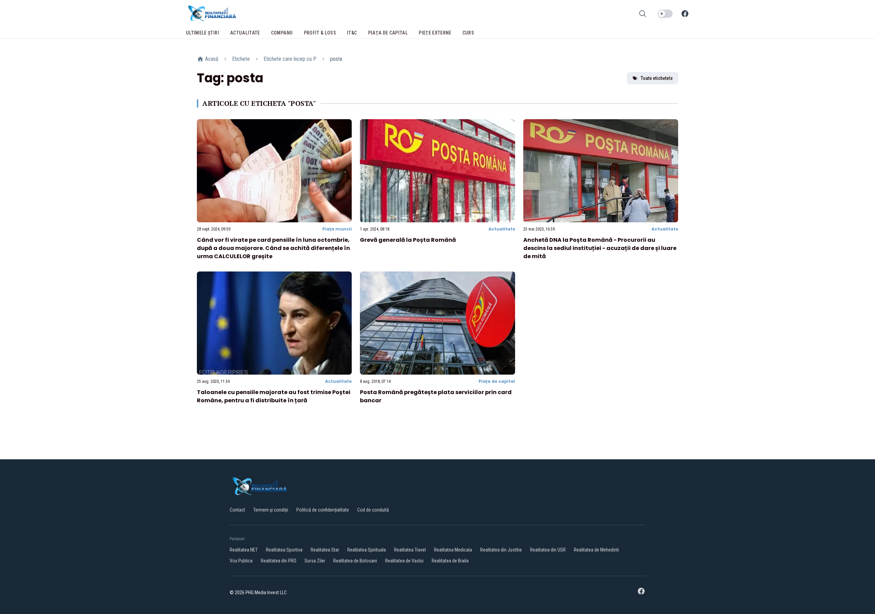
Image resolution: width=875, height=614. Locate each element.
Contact (237, 510)
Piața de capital (497, 381)
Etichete (241, 59)
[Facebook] (685, 14)
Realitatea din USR (548, 550)
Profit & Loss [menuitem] (320, 33)
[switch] (665, 14)
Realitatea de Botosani (355, 560)
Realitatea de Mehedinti (596, 550)
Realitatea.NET (244, 550)
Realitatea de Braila (450, 560)
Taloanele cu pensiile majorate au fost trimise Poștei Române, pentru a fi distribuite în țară (273, 396)
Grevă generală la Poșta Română (408, 240)
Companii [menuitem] (282, 33)
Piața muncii (337, 229)
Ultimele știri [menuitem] (202, 33)
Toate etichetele (657, 78)
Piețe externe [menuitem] (435, 33)
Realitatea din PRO (278, 560)
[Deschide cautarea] (642, 13)
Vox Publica (241, 560)
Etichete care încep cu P (290, 59)
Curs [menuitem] (468, 33)
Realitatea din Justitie (501, 550)
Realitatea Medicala (453, 550)
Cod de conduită (373, 510)
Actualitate (501, 229)
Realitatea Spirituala (366, 550)
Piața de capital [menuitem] (388, 33)
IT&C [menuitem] (352, 33)
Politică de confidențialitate (322, 510)
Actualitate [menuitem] (245, 33)
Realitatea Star (325, 550)
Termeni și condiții (270, 510)
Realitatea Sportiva (284, 550)
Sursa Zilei (315, 560)
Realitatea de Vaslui (404, 560)
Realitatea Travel (410, 550)
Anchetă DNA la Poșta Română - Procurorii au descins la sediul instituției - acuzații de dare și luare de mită (599, 248)
